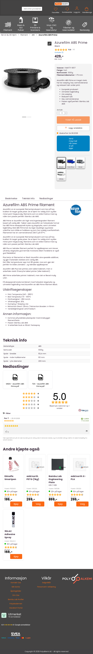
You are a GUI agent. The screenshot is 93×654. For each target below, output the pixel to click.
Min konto (16, 587)
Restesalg (84, 30)
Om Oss (15, 595)
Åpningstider (16, 591)
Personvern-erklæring (46, 587)
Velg (38, 503)
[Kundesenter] (67, 9)
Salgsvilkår (46, 582)
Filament (8, 30)
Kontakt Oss (16, 582)
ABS (33, 35)
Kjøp (16, 503)
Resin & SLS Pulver (20, 27)
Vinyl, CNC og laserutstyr (51, 27)
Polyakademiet (16, 603)
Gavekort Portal (15, 608)
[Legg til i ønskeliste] (6, 503)
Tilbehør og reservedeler (68, 28)
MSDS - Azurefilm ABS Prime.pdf (15, 385)
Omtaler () (59, 52)
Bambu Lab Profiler (16, 599)
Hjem (14, 35)
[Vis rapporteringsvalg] (87, 431)
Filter (8, 413)
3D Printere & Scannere (35, 27)
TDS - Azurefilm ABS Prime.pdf (40, 385)
